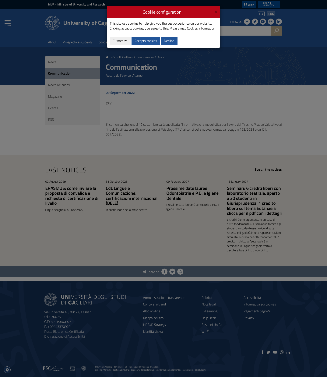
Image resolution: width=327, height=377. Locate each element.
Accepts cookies (146, 40)
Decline (169, 40)
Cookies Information (201, 28)
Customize (120, 40)
